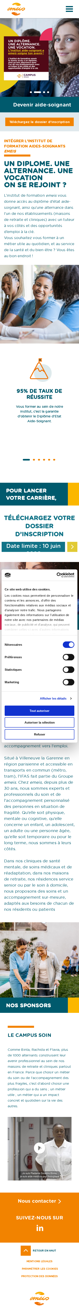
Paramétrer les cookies (40, 1268)
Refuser (39, 734)
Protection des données (39, 1276)
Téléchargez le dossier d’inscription (39, 122)
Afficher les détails (53, 698)
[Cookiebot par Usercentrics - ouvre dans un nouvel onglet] (56, 575)
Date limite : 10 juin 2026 (33, 547)
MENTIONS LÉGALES (40, 1261)
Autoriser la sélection (40, 722)
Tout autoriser (39, 710)
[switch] (68, 657)
